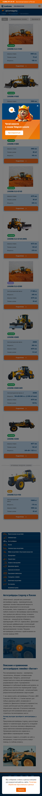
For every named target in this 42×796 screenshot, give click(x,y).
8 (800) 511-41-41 (8, 2)
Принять (21, 790)
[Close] (37, 106)
